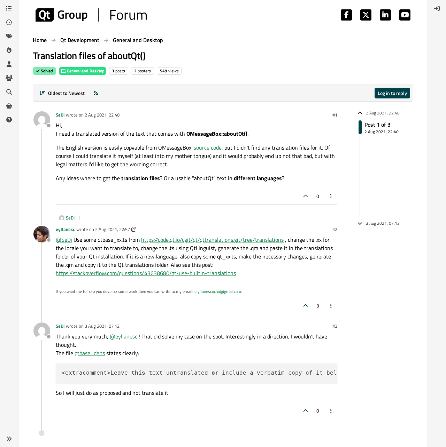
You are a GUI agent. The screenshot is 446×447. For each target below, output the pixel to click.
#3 (334, 325)
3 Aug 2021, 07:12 (102, 325)
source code (208, 147)
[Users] (9, 64)
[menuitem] (437, 8)
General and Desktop (85, 70)
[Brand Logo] (91, 15)
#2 (334, 229)
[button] (9, 438)
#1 (334, 114)
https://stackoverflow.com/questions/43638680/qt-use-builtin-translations (146, 273)
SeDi (60, 114)
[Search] (9, 91)
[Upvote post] (305, 196)
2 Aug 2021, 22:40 (102, 114)
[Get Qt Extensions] (9, 105)
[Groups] (9, 77)
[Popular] (9, 50)
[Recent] (9, 22)
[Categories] (9, 8)
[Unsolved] (9, 119)
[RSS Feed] (96, 93)
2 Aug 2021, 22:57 (112, 229)
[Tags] (9, 36)
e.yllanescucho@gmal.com (217, 291)
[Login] (437, 8)
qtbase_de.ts (90, 353)
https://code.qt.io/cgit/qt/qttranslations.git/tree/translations (212, 240)
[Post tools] (331, 196)
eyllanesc (65, 229)
